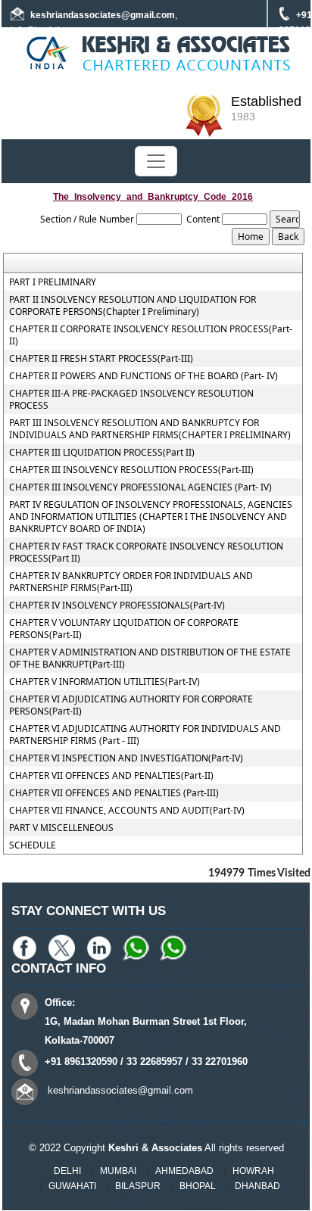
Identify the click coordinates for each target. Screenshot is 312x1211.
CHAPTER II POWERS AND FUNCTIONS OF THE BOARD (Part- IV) (143, 376)
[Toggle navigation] (156, 161)
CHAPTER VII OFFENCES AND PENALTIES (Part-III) (114, 793)
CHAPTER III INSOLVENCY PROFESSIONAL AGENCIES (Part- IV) (140, 487)
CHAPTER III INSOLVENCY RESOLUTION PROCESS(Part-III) (131, 470)
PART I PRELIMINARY (52, 282)
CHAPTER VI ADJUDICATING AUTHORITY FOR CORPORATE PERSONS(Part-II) (131, 705)
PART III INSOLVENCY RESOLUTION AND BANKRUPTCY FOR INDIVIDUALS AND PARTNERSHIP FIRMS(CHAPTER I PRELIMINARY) (150, 429)
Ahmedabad (184, 1171)
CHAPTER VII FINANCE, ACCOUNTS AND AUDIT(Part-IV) (127, 811)
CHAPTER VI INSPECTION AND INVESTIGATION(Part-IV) (126, 758)
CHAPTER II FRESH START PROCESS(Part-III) (101, 359)
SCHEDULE (32, 845)
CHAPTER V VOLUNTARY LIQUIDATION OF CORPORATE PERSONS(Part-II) (124, 629)
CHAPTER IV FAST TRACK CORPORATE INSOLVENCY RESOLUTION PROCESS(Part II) (146, 552)
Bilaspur (138, 1186)
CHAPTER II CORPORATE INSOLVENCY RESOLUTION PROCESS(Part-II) (150, 335)
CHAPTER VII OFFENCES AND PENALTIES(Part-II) (111, 776)
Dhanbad (257, 1186)
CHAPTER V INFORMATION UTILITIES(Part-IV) (104, 682)
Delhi (67, 1171)
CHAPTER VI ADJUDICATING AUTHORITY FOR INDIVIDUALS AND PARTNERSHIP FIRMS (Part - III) (145, 735)
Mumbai (118, 1171)
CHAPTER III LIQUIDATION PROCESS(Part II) (102, 453)
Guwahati (72, 1186)
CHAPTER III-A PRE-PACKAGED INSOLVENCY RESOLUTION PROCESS (131, 400)
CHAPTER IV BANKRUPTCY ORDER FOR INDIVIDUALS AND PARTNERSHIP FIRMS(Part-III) (131, 582)
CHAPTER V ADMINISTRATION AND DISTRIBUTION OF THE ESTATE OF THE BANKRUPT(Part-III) (150, 658)
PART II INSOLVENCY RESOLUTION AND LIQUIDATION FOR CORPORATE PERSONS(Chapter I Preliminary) (132, 306)
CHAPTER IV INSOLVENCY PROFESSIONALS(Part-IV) (117, 605)
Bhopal (197, 1186)
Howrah (253, 1171)
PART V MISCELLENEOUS (61, 828)
